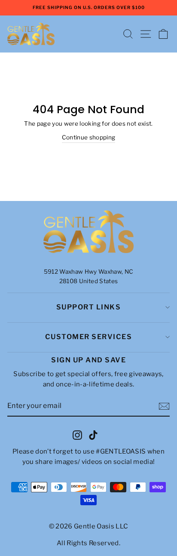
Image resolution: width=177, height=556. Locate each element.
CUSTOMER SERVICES (88, 337)
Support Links (88, 307)
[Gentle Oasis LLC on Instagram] (77, 434)
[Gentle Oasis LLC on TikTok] (93, 434)
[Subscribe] (164, 406)
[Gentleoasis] (88, 231)
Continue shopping (89, 137)
